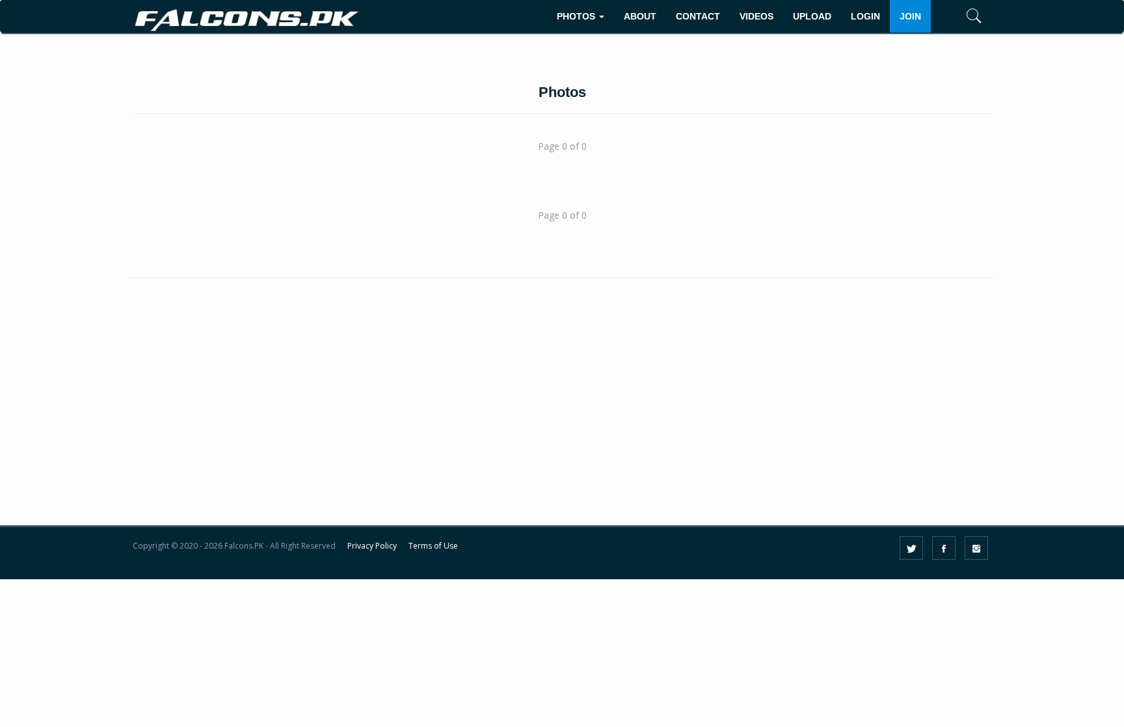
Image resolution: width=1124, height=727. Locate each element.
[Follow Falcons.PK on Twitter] (911, 548)
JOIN (910, 16)
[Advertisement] (562, 416)
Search (954, 56)
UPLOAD (812, 16)
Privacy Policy (372, 545)
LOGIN (865, 16)
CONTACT (698, 16)
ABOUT (640, 16)
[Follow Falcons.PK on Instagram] (976, 548)
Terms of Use (433, 545)
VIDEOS (756, 16)
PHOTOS (577, 16)
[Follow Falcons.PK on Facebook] (944, 548)
